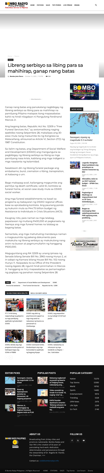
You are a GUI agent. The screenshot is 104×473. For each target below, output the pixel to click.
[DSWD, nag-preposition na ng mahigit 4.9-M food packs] (57, 304)
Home (10, 56)
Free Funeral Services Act (31, 285)
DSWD (55, 282)
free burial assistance (13, 285)
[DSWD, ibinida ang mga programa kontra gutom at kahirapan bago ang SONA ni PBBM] (14, 336)
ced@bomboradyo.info (49, 460)
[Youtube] (84, 441)
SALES (48, 5)
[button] (96, 5)
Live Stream (67, 5)
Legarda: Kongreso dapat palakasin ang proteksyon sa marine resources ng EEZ (90, 167)
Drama (77, 5)
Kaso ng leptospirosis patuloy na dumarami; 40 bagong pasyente (24, 394)
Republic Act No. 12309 (49, 285)
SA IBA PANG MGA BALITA (17, 293)
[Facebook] (72, 441)
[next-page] (10, 357)
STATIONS (40, 5)
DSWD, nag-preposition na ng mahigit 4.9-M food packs (57, 315)
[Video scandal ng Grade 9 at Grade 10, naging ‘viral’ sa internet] (43, 392)
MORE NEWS (77, 109)
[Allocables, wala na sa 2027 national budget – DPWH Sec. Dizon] (75, 181)
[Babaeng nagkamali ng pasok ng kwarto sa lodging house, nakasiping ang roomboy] (43, 380)
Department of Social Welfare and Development (34, 282)
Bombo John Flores (16, 76)
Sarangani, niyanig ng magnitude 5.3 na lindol (25, 380)
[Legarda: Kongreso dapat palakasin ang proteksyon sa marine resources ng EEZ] (75, 165)
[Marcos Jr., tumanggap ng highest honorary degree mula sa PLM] (10, 407)
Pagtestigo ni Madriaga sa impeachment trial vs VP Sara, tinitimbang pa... (89, 197)
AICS (13, 282)
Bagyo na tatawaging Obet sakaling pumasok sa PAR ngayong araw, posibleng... (90, 213)
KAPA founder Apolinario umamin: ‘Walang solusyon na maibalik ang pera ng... (58, 405)
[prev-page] (6, 357)
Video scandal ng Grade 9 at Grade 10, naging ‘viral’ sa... (58, 392)
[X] (78, 441)
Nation (10, 60)
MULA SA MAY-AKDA (39, 293)
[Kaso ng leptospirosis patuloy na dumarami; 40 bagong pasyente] (10, 391)
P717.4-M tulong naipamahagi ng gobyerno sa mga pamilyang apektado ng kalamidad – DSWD (14, 318)
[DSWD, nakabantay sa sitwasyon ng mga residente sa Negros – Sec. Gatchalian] (57, 336)
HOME (32, 5)
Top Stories (56, 5)
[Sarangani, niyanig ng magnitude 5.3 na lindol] (84, 123)
